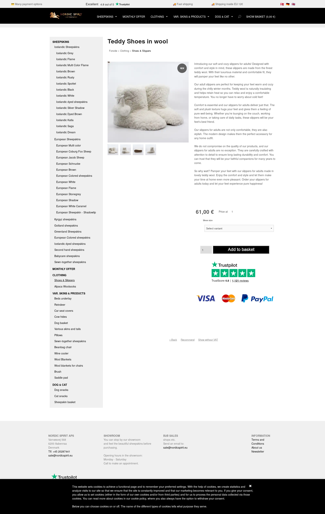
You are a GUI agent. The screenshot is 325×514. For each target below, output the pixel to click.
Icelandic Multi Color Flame (72, 65)
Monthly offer (134, 16)
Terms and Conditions (257, 441)
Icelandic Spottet (66, 83)
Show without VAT (208, 339)
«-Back (173, 339)
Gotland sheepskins (66, 225)
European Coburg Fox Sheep (73, 151)
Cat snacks (61, 396)
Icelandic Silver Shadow (70, 108)
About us (256, 447)
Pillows (58, 335)
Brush (57, 371)
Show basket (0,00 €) (260, 16)
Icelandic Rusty (65, 77)
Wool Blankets (62, 359)
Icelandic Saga (65, 126)
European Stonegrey (68, 194)
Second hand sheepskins (69, 250)
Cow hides (60, 316)
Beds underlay (62, 298)
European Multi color (68, 145)
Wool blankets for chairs (68, 365)
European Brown (66, 169)
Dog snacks (61, 390)
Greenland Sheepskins (67, 231)
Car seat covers (63, 310)
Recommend (187, 339)
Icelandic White (65, 95)
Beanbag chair (63, 347)
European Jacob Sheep (70, 157)
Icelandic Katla (65, 120)
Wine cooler (61, 353)
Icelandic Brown (65, 71)
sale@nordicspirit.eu (60, 455)
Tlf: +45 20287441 (59, 451)
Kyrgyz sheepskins (65, 219)
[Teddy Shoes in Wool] (114, 149)
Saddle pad (61, 377)
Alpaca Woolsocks (65, 286)
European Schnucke (68, 163)
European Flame (66, 188)
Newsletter (257, 451)
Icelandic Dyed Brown (69, 114)
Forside (113, 50)
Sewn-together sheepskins (70, 262)
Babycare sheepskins (67, 256)
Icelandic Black (65, 89)
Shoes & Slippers (64, 280)
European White (65, 182)
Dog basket (61, 323)
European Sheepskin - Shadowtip (76, 212)
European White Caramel (71, 206)
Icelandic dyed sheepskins (71, 102)
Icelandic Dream (66, 132)
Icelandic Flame (65, 59)
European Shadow (67, 200)
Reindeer (59, 304)
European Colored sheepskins (74, 175)
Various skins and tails (67, 329)
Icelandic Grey (64, 53)
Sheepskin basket (64, 402)
